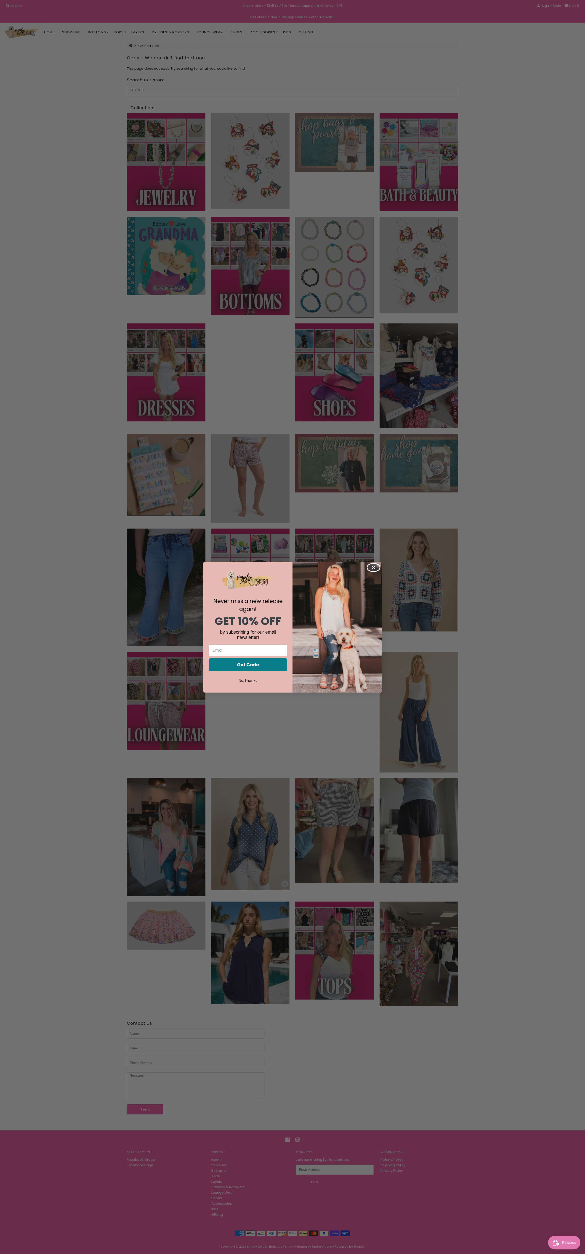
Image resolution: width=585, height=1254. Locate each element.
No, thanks (248, 680)
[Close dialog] (373, 567)
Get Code (248, 664)
